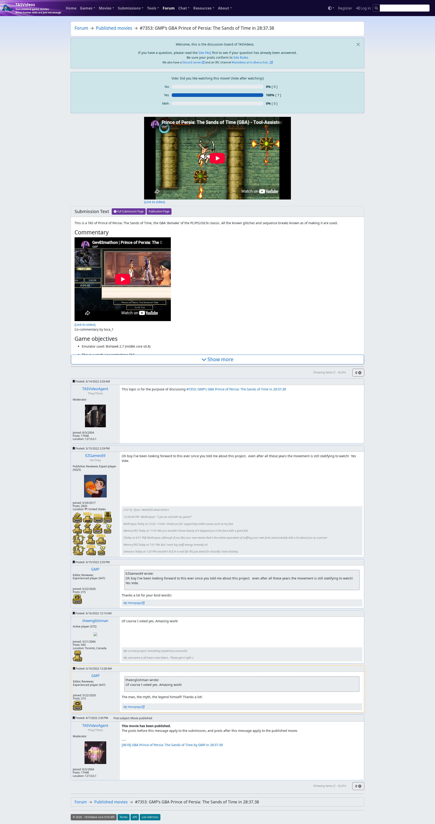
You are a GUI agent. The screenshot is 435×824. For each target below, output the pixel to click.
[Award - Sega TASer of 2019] (91, 550)
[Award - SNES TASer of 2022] (78, 527)
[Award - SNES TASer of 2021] (88, 527)
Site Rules (240, 57)
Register (345, 8)
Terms (124, 817)
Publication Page (159, 211)
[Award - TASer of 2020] (79, 538)
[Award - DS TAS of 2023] (108, 516)
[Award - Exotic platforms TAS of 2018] (101, 549)
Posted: (92, 381)
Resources (202, 8)
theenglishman (95, 620)
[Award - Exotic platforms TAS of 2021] (107, 527)
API (135, 817)
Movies (105, 8)
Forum (169, 8)
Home (71, 8)
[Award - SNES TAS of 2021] (98, 528)
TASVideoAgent (95, 388)
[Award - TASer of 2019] (79, 549)
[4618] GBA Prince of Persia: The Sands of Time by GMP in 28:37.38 (172, 745)
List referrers (150, 817)
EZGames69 (95, 455)
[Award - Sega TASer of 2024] (88, 517)
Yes (166, 95)
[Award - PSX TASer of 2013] (77, 655)
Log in (365, 8)
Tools (151, 8)
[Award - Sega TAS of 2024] (99, 518)
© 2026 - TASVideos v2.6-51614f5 (94, 817)
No (167, 86)
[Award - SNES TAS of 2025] (78, 517)
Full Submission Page (130, 211)
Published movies (114, 28)
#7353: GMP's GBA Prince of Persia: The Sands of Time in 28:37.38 (236, 389)
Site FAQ (204, 52)
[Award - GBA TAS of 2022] (77, 599)
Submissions (129, 8)
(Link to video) (154, 202)
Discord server (191, 62)
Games (86, 8)
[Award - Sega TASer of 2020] (101, 539)
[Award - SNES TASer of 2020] (91, 538)
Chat (182, 8)
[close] (358, 44)
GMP (95, 569)
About (223, 8)
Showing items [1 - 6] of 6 (329, 372)
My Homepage (132, 603)
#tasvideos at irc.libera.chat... (250, 62)
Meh (165, 103)
